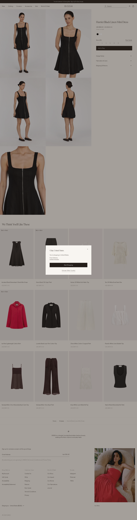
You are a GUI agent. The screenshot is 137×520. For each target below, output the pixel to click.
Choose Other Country (68, 270)
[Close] (87, 249)
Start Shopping (68, 265)
